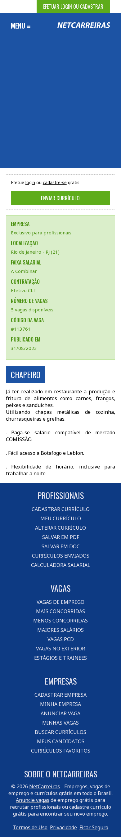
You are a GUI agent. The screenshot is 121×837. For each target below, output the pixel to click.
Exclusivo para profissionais (41, 232)
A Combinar (24, 271)
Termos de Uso (30, 827)
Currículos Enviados (60, 555)
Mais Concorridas (60, 611)
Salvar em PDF (60, 537)
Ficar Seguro (93, 827)
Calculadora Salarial (60, 565)
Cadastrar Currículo (61, 509)
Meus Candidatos (60, 741)
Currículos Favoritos (60, 750)
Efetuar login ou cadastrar (73, 6)
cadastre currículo (90, 806)
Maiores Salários (60, 630)
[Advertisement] (60, 104)
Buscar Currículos (60, 732)
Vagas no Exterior (60, 648)
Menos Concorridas (60, 620)
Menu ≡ (21, 25)
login (30, 182)
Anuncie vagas (32, 800)
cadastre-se (55, 182)
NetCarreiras (44, 786)
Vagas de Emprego (60, 602)
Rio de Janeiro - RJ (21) (35, 252)
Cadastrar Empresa (60, 694)
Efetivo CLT (23, 290)
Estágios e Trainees (60, 657)
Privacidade (63, 827)
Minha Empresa (60, 704)
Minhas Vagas (60, 722)
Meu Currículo (60, 518)
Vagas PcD (60, 639)
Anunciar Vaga (60, 713)
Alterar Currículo (60, 527)
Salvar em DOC (61, 546)
